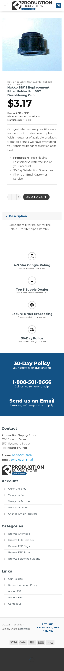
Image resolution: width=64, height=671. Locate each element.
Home (10, 82)
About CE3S (15, 597)
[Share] (22, 651)
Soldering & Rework (29, 82)
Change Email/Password (22, 513)
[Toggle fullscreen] (13, 651)
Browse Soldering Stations (24, 558)
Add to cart (36, 196)
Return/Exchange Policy (22, 585)
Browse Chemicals (19, 533)
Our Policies (15, 578)
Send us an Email (32, 401)
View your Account (19, 501)
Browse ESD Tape (19, 552)
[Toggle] (5, 216)
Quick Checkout (17, 488)
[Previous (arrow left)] (3, 665)
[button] (5, 5)
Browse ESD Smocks (20, 540)
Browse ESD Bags (19, 546)
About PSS (14, 591)
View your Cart (17, 495)
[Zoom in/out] (3, 651)
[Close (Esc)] (32, 651)
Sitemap (24, 628)
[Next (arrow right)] (13, 665)
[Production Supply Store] (32, 5)
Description (18, 216)
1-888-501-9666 (32, 382)
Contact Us (14, 603)
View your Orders (18, 507)
